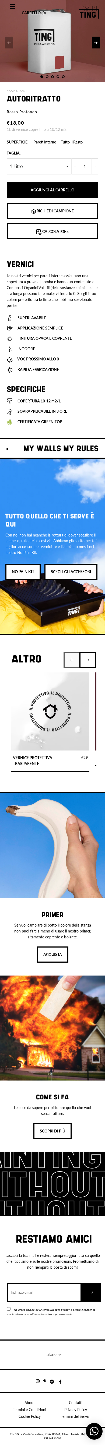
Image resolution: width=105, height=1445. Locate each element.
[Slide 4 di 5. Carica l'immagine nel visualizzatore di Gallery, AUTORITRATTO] (58, 76)
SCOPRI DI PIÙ (52, 1131)
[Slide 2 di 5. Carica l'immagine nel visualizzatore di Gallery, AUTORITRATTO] (47, 76)
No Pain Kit (23, 571)
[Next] (87, 660)
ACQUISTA (52, 954)
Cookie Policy (30, 1416)
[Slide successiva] (96, 43)
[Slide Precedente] (9, 43)
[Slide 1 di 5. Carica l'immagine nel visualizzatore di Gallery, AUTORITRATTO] (41, 76)
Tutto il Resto (72, 142)
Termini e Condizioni (29, 1409)
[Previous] (72, 660)
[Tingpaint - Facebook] (62, 1381)
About (29, 1402)
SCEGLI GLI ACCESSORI (71, 571)
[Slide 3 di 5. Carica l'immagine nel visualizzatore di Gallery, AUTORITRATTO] (52, 76)
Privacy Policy (75, 1409)
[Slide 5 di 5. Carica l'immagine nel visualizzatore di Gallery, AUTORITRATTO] (63, 76)
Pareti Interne (45, 142)
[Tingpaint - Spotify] (54, 1381)
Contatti (75, 1402)
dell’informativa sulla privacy (53, 1309)
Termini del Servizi (75, 1416)
